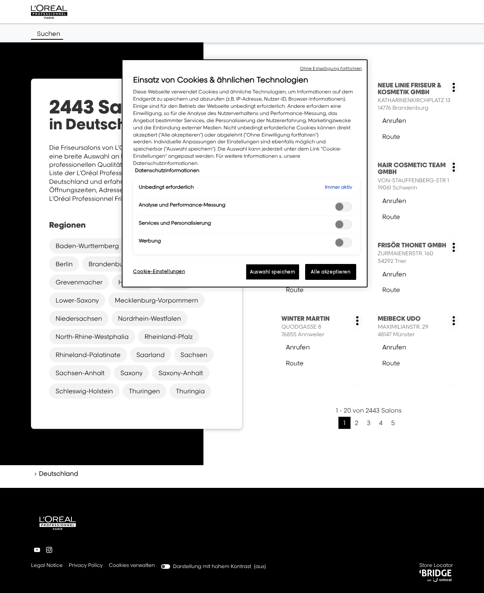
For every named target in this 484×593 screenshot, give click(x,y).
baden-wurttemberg (87, 246)
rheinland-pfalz (168, 336)
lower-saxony (77, 300)
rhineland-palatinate (88, 355)
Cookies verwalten (132, 565)
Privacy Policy (86, 566)
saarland (151, 355)
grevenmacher (79, 282)
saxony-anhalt (180, 373)
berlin (64, 264)
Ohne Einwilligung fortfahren (331, 68)
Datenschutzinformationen (167, 171)
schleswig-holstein (84, 391)
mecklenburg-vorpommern (156, 300)
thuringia (190, 391)
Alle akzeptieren (330, 272)
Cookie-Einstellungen (159, 271)
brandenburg (109, 264)
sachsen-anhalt (80, 373)
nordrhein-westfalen (149, 318)
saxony (131, 373)
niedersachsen (79, 318)
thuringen (144, 391)
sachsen (193, 355)
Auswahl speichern (272, 272)
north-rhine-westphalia (92, 336)
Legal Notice (47, 566)
